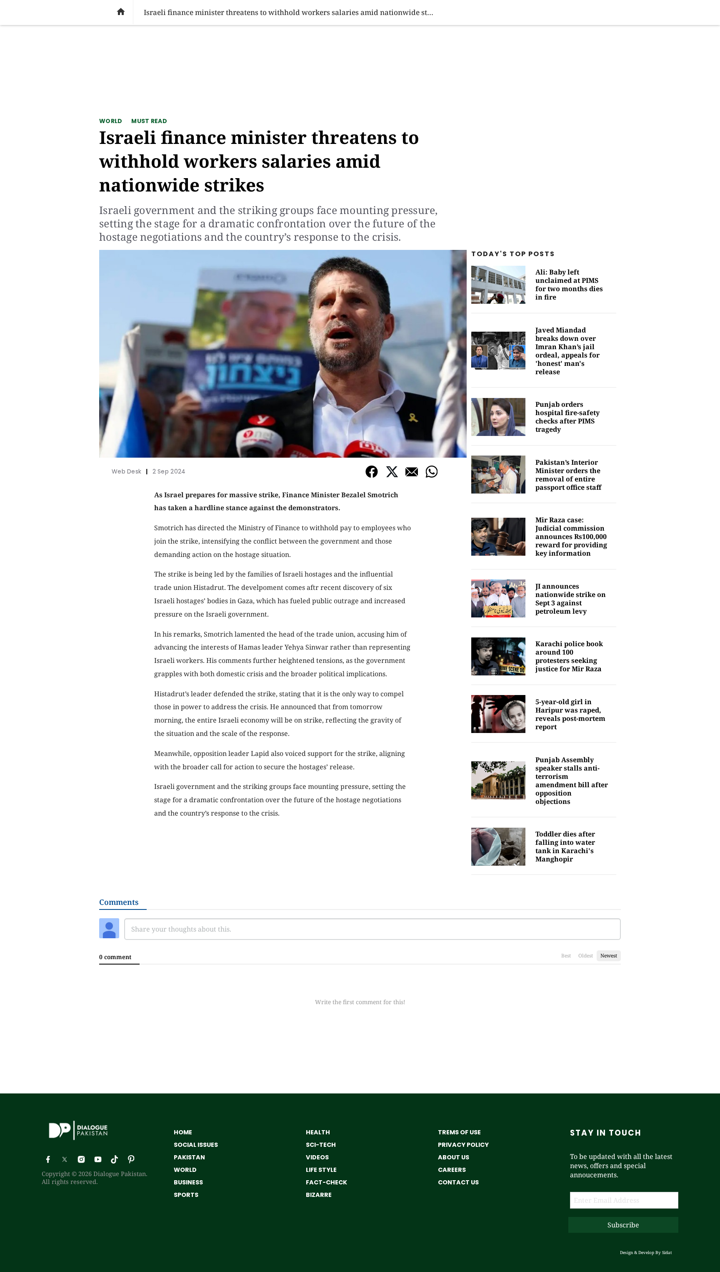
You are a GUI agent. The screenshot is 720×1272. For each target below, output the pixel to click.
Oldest (585, 955)
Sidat (667, 1252)
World (110, 121)
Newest (608, 955)
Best (566, 955)
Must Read (149, 121)
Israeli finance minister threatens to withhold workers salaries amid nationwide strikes (259, 160)
